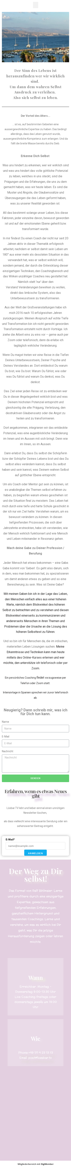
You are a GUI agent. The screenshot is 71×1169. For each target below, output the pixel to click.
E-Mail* (10, 839)
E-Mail (5, 736)
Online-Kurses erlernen (38, 657)
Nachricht (7, 751)
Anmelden (35, 853)
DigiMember (47, 1164)
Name (5, 721)
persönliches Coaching (23, 677)
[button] (35, 5)
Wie (35, 1038)
